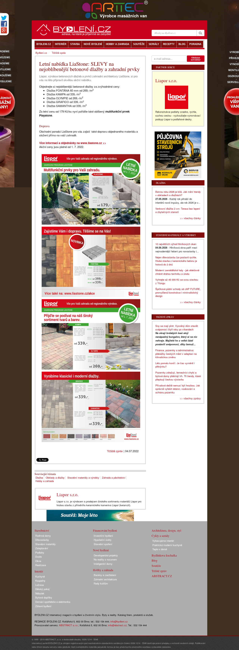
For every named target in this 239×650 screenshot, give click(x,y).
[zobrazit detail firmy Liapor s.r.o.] (44, 498)
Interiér (39, 571)
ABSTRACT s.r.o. (68, 625)
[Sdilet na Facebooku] (4, 24)
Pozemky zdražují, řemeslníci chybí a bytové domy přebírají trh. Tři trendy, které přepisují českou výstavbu (178, 376)
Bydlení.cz (41, 53)
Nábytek (39, 593)
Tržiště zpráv (115, 451)
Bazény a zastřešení (105, 575)
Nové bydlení (101, 550)
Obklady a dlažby (55, 477)
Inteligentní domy (103, 564)
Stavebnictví (42, 530)
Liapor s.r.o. (67, 495)
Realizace (40, 565)
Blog (154, 560)
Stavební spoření (103, 544)
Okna (38, 561)
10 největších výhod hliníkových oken (175, 244)
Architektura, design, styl (166, 530)
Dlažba (39, 477)
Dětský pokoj (42, 589)
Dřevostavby (42, 540)
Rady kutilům (101, 583)
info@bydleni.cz (119, 621)
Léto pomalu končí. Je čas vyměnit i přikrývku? (175, 364)
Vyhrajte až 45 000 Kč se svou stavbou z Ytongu (176, 281)
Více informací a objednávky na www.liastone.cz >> (72, 143)
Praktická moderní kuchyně (167, 545)
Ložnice (39, 585)
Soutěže (156, 566)
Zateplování (41, 548)
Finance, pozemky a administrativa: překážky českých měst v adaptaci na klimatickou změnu (176, 353)
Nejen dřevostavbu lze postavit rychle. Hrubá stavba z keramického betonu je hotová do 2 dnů (176, 261)
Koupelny (40, 580)
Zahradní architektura (105, 579)
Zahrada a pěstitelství (113, 477)
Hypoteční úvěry (102, 540)
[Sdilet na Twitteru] (4, 18)
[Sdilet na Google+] (4, 30)
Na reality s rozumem (105, 559)
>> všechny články (190, 218)
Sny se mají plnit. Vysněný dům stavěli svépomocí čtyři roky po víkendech (176, 327)
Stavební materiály (45, 544)
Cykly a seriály (160, 536)
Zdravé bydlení (43, 606)
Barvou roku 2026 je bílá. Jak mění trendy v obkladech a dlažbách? (178, 193)
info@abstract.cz (117, 625)
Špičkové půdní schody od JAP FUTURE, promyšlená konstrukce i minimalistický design (178, 292)
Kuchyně (40, 576)
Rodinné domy (43, 535)
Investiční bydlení (103, 535)
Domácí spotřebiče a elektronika (52, 602)
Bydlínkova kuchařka (164, 555)
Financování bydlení (105, 530)
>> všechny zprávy (190, 398)
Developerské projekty (106, 555)
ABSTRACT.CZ (162, 576)
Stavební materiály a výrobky (83, 477)
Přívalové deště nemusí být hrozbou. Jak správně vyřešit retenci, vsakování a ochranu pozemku (177, 389)
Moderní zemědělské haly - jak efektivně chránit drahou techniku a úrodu (177, 272)
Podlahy (39, 552)
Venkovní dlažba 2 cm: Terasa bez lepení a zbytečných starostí (177, 210)
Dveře (38, 556)
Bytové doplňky (43, 597)
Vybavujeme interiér (163, 540)
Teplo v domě (159, 549)
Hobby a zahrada (44, 481)
